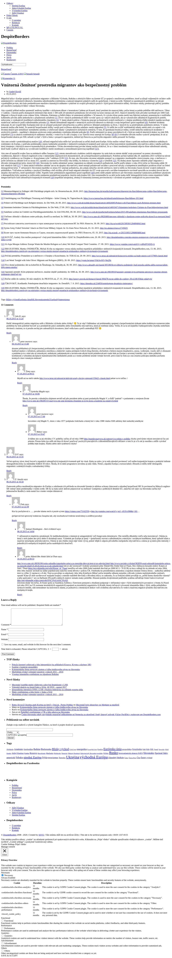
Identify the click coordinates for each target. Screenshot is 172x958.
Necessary (8, 875)
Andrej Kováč (15, 91)
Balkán (36, 749)
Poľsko (106, 753)
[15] (114, 160)
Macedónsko (42, 753)
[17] (18, 165)
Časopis (9, 30)
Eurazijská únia (92, 749)
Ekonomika (11, 52)
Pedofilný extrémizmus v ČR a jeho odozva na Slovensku (45, 712)
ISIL (33, 299)
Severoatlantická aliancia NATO (131, 753)
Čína (138, 758)
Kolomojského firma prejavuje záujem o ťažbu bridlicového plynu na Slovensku (46, 669)
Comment (6, 625)
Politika (9, 47)
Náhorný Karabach (74, 753)
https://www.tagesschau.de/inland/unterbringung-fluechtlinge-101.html (113, 198)
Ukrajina (72, 757)
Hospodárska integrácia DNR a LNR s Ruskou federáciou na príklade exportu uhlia (47, 689)
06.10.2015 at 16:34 (15, 482)
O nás (8, 18)
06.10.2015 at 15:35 (15, 457)
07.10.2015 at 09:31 (25, 374)
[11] (96, 149)
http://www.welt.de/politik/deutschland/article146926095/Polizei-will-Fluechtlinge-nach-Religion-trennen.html (114, 203)
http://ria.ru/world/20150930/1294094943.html (125, 223)
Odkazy (9, 3)
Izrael (156, 749)
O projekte (16, 20)
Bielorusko (46, 749)
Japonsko (162, 749)
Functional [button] (5, 918)
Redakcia (16, 22)
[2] (57, 120)
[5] (105, 127)
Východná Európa (19, 10)
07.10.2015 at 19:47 (36, 434)
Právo (8, 55)
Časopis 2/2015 (17, 74)
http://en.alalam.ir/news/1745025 (114, 228)
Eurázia (100, 749)
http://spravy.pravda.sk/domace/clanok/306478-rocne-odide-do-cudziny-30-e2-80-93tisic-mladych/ (110, 279)
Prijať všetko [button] (20, 844)
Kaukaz (26, 753)
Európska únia (25, 299)
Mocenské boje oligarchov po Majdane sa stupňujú (97, 705)
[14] (100, 160)
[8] (113, 134)
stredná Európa (50, 299)
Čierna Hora (132, 758)
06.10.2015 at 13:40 (20, 344)
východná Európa (94, 757)
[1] (56, 117)
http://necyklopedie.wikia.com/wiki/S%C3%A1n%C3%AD (42, 580)
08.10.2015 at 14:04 (25, 531)
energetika (82, 749)
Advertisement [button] (7, 940)
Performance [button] (6, 925)
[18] (92, 173)
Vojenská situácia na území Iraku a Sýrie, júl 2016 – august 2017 (39, 687)
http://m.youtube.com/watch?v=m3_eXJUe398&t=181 (114, 511)
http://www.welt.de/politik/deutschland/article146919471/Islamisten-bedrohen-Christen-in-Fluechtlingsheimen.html (119, 207)
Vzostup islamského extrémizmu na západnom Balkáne (35, 674)
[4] (146, 122)
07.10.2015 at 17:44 (36, 416)
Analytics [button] (5, 933)
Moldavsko (57, 753)
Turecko (62, 758)
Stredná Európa (18, 6)
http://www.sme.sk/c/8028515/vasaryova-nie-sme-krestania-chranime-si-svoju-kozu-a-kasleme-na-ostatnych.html (70, 401)
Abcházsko (10, 749)
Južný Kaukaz (18, 13)
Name (4, 629)
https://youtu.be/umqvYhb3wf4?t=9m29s (93, 260)
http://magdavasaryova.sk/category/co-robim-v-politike (107, 439)
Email (4, 634)
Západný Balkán (116, 757)
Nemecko (64, 753)
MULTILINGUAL (14, 27)
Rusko (113, 753)
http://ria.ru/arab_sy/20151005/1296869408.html (124, 233)
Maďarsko (49, 753)
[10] (40, 141)
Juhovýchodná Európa (21, 8)
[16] (37, 163)
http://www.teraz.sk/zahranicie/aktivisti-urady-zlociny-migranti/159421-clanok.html (75, 378)
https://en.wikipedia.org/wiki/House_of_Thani (47, 568)
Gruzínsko (137, 749)
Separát (36, 74)
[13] (66, 158)
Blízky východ (12, 299)
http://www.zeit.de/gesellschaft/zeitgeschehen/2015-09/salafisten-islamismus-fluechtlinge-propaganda (125, 212)
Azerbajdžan (28, 749)
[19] (52, 177)
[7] (11, 134)
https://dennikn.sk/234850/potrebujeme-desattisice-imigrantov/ (106, 283)
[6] (88, 132)
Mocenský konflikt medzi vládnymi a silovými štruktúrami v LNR (40, 685)
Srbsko (19, 757)
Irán (148, 749)
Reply (9, 333)
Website (4, 639)
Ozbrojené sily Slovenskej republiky (91, 753)
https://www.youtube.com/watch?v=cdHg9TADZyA (132, 244)
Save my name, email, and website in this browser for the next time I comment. (37, 644)
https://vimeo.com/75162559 (77, 511)
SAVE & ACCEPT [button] (9, 956)
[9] (115, 134)
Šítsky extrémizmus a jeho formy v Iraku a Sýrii (32, 692)
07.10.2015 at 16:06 (31, 394)
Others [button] (4, 948)
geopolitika (127, 749)
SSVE (41, 835)
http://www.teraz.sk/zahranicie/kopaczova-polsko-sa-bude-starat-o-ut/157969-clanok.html (129, 256)
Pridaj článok (12, 15)
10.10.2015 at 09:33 (25, 559)
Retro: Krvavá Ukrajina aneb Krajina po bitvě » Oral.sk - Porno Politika (42, 705)
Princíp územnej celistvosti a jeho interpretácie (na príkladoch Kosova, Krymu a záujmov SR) (51, 664)
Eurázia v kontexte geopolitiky (25, 667)
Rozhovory (11, 60)
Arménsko (18, 749)
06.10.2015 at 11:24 (14, 318)
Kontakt (15, 25)
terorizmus (65, 299)
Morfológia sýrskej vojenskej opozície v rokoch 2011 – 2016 (37, 672)
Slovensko (39, 299)
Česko (126, 758)
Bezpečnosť (11, 50)
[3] (48, 122)
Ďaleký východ (146, 758)
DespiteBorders (9, 835)
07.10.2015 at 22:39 (20, 507)
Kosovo (33, 753)
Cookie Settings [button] (8, 844)
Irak (144, 749)
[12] (56, 153)
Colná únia (72, 749)
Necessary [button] (5, 872)
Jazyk (8, 57)
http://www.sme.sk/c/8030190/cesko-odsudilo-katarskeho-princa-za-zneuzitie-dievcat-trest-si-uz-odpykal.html (63, 563)
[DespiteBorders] (8, 43)
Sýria (58, 299)
